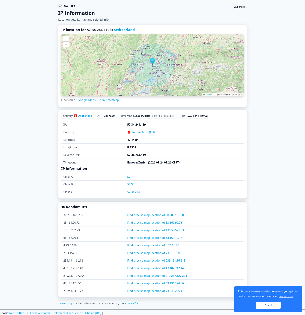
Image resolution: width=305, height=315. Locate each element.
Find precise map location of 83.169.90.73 (154, 223)
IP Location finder (38, 313)
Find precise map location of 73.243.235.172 (156, 291)
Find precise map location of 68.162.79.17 (154, 238)
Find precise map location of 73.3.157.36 (154, 253)
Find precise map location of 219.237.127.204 (157, 276)
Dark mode (239, 6)
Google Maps (87, 100)
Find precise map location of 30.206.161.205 (156, 215)
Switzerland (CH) (143, 132)
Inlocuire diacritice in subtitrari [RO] (77, 313)
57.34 (130, 184)
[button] (152, 61)
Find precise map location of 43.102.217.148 (156, 268)
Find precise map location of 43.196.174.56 (155, 283)
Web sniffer (16, 313)
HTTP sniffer (131, 303)
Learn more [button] (286, 296)
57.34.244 (133, 192)
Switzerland (124, 29)
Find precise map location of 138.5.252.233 (155, 230)
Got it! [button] (268, 305)
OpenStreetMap (108, 100)
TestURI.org (65, 303)
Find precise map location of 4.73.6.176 (153, 245)
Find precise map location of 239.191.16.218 (156, 260)
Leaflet (208, 94)
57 (128, 177)
